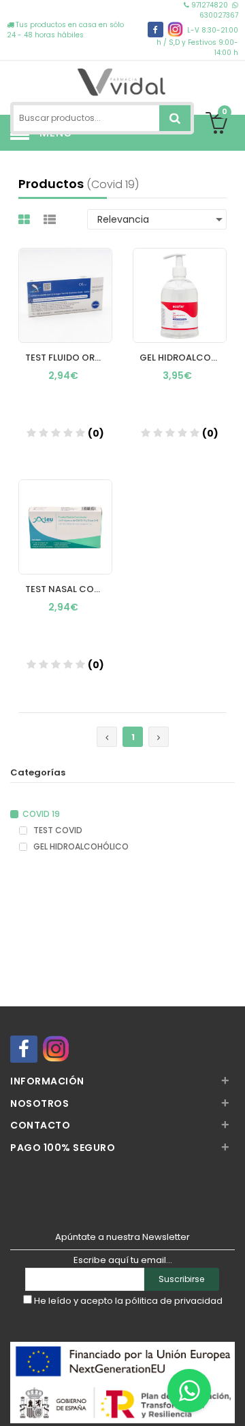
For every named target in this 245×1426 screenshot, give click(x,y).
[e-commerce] (122, 79)
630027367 (218, 15)
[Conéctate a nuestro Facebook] (155, 29)
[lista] (51, 219)
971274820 (209, 5)
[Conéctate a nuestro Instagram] (175, 29)
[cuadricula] (25, 219)
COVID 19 (41, 814)
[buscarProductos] (175, 118)
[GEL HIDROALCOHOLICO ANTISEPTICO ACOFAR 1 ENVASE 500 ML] (179, 282)
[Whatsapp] (189, 1390)
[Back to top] (231, 1401)
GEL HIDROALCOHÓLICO (80, 847)
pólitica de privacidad (174, 1300)
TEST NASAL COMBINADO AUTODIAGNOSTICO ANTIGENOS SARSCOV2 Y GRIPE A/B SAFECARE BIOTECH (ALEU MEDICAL (68, 589)
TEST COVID (56, 830)
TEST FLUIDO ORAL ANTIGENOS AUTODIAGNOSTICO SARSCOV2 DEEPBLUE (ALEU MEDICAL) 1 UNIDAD (68, 357)
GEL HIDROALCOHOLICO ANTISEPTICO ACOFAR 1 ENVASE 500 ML (183, 357)
